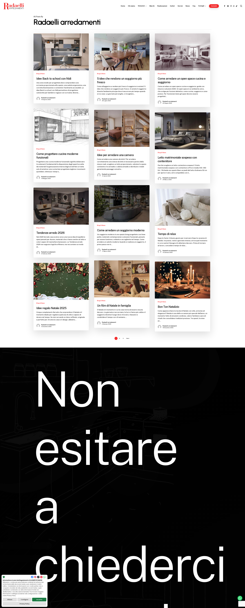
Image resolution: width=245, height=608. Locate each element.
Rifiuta (9, 600)
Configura (24, 600)
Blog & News (40, 73)
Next (127, 338)
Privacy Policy (24, 604)
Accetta (39, 600)
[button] (240, 598)
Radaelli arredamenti (48, 98)
